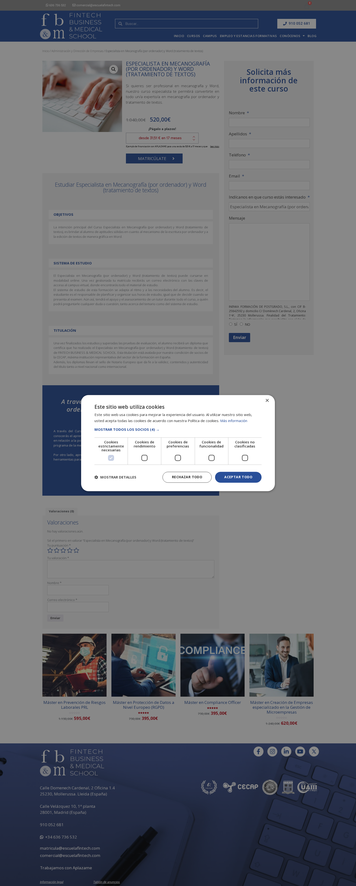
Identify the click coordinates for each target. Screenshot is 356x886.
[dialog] (178, 443)
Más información (233, 420)
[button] (178, 429)
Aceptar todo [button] (238, 477)
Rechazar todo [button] (187, 477)
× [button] (267, 400)
